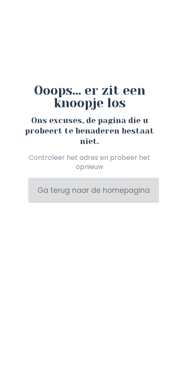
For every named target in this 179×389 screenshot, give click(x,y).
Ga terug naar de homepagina (93, 190)
